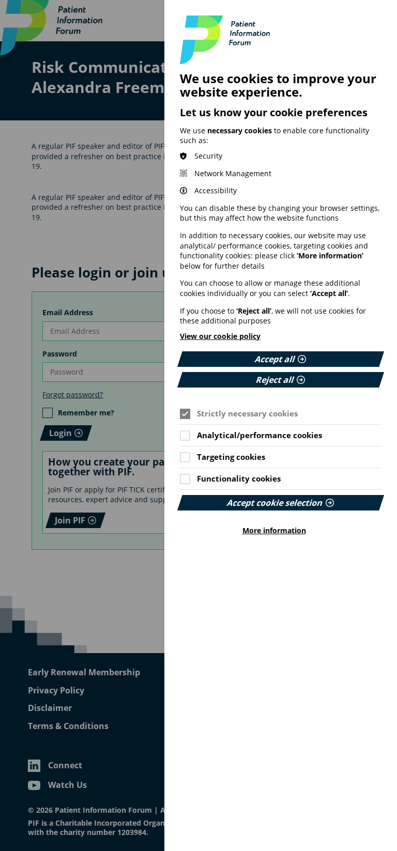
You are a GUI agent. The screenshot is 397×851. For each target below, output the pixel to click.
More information (274, 530)
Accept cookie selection (275, 502)
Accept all (275, 359)
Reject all (275, 379)
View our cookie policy (220, 336)
